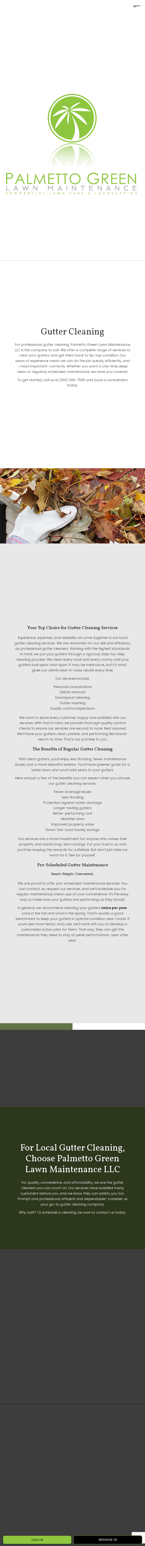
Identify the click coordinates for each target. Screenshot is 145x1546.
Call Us (37, 1540)
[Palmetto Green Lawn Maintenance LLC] (72, 130)
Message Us (108, 1540)
